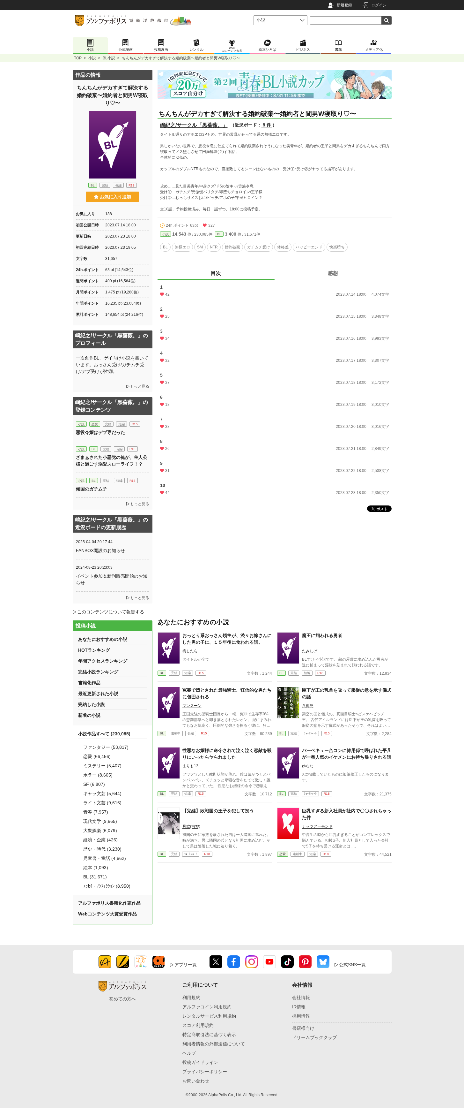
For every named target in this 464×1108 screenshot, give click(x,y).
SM (200, 247)
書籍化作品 (89, 682)
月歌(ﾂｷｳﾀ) (191, 826)
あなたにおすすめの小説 (102, 639)
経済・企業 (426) (100, 839)
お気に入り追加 (115, 196)
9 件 (266, 124)
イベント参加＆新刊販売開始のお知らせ (111, 579)
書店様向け (303, 1028)
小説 (92, 58)
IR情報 (299, 1006)
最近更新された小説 (98, 693)
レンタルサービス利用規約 (209, 1016)
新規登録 (344, 5)
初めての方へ (122, 998)
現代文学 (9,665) (100, 821)
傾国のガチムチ (91, 488)
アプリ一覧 (185, 964)
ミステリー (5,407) (102, 765)
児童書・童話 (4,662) (104, 858)
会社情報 (301, 997)
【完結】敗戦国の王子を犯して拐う (218, 810)
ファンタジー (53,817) (106, 747)
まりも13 (190, 766)
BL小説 (109, 58)
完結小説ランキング (98, 671)
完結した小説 (91, 704)
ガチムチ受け (258, 247)
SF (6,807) (94, 784)
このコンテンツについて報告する (110, 611)
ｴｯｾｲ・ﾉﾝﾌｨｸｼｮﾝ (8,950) (106, 886)
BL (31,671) (95, 876)
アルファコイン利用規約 (207, 1006)
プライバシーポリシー (204, 1071)
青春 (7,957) (95, 812)
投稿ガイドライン (200, 1062)
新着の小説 (89, 715)
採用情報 (301, 1016)
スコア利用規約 (198, 1025)
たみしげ (309, 651)
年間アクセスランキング (102, 661)
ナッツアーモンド (317, 826)
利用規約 (191, 997)
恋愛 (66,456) (97, 756)
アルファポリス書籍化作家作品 (109, 903)
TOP (78, 58)
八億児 (307, 705)
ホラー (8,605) (98, 775)
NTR (214, 247)
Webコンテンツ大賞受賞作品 (107, 913)
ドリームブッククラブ (314, 1037)
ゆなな (307, 766)
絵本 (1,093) (95, 867)
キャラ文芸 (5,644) (102, 793)
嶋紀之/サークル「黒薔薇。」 (194, 125)
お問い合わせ (195, 1080)
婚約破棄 (232, 247)
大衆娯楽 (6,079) (100, 830)
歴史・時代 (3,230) (102, 849)
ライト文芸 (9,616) (102, 802)
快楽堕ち (337, 247)
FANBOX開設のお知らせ (100, 550)
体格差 (283, 247)
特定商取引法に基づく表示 (209, 1034)
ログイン (379, 5)
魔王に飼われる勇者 (322, 635)
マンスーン (192, 705)
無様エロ (182, 247)
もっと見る (139, 386)
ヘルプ (189, 1053)
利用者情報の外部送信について (213, 1043)
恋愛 (282, 854)
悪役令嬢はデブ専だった (100, 432)
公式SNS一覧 (352, 964)
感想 (333, 273)
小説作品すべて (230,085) (104, 733)
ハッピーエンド (309, 247)
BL (219, 234)
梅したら (190, 651)
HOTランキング (94, 650)
